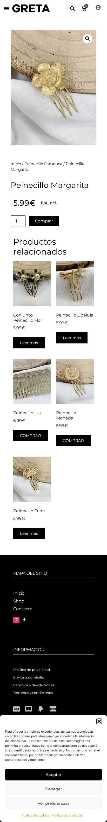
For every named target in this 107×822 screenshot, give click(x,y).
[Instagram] (16, 620)
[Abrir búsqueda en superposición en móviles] (72, 8)
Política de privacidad (67, 815)
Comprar (44, 221)
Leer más (29, 342)
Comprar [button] (30, 435)
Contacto (22, 608)
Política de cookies (35, 815)
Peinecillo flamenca (43, 164)
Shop (18, 601)
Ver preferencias (54, 803)
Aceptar (53, 774)
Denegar (53, 788)
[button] (99, 721)
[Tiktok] (24, 620)
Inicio (16, 164)
